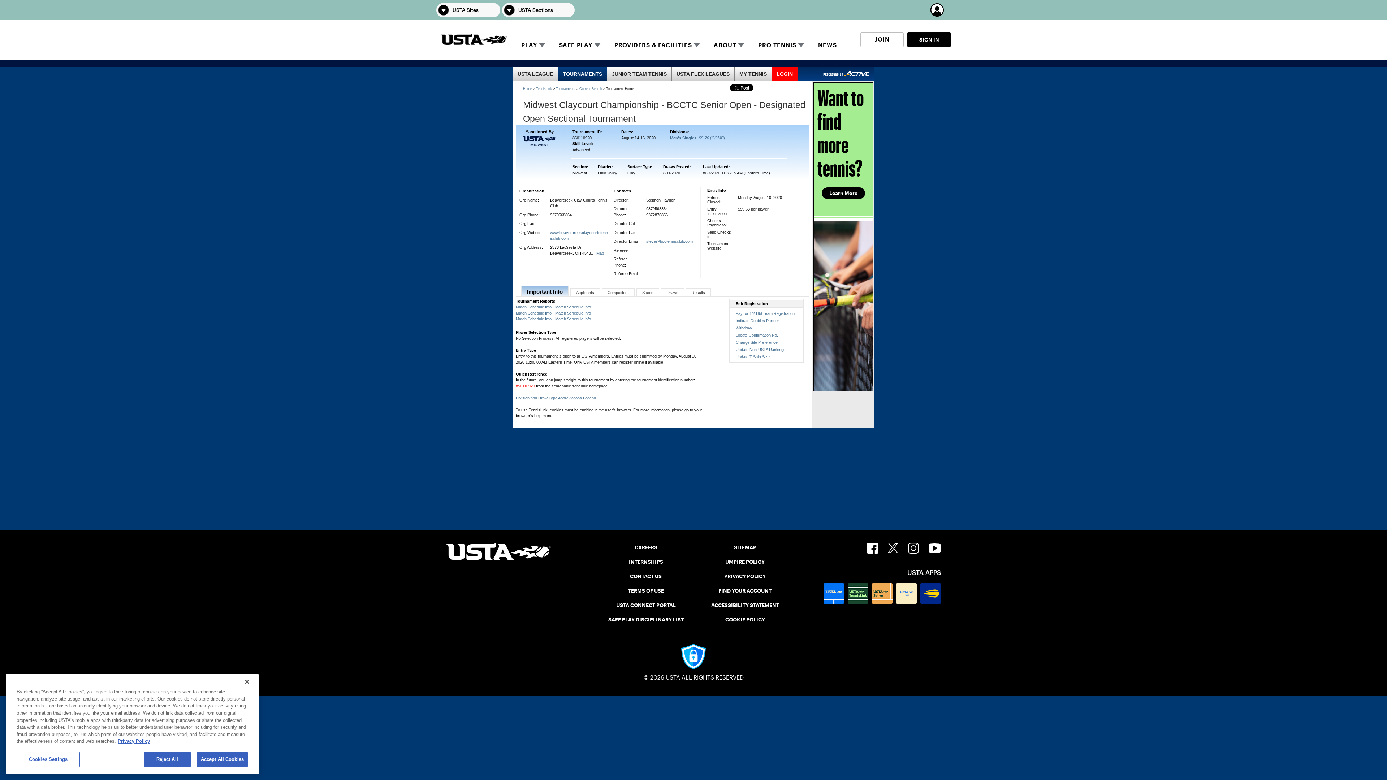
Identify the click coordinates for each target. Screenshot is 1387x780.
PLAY (529, 45)
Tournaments (565, 89)
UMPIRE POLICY (745, 562)
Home (527, 89)
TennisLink (544, 89)
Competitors (618, 292)
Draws (672, 292)
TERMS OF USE (646, 591)
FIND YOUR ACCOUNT (745, 591)
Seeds (647, 292)
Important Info (545, 292)
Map (600, 253)
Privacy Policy (134, 741)
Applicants (585, 292)
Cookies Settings (48, 759)
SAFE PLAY (575, 45)
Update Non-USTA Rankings (761, 349)
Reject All (167, 759)
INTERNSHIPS (646, 562)
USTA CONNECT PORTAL (646, 605)
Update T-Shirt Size (753, 357)
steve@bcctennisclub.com (669, 241)
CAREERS (646, 547)
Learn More (843, 193)
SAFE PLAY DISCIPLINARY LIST (646, 619)
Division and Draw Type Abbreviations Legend (556, 398)
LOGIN (785, 74)
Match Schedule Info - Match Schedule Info (553, 307)
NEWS (827, 45)
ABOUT (725, 45)
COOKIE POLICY (745, 619)
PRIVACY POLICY (745, 576)
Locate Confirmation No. (757, 335)
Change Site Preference (757, 342)
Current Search (590, 89)
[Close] (247, 682)
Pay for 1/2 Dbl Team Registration (765, 313)
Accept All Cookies (222, 759)
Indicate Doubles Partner (757, 320)
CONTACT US (646, 576)
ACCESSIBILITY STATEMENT (745, 605)
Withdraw (744, 328)
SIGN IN (929, 40)
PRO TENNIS (777, 45)
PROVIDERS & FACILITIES (653, 45)
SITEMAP (745, 547)
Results (698, 292)
